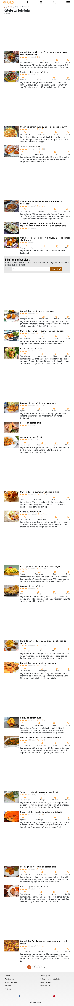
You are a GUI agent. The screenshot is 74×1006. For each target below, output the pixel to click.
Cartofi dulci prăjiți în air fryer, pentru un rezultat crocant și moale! (43, 53)
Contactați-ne (45, 976)
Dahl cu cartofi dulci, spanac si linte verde (40, 737)
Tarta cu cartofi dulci (30, 146)
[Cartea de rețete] (28, 2)
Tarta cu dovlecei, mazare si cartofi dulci (39, 792)
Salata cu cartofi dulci (30, 511)
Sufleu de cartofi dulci (30, 718)
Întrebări (8, 986)
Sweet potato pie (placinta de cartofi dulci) (41, 812)
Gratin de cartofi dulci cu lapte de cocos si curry (43, 127)
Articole (8, 989)
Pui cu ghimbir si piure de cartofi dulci (38, 867)
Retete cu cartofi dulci (31, 423)
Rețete (7, 976)
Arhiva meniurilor (11, 982)
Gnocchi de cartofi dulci (31, 437)
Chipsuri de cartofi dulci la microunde (38, 403)
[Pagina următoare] (39, 967)
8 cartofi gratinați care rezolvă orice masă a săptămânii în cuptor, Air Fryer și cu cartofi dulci (43, 224)
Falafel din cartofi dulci (31, 348)
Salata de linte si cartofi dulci (34, 72)
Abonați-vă (56, 269)
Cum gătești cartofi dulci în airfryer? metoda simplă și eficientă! (45, 239)
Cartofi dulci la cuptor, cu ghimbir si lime (39, 492)
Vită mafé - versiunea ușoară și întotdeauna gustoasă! (41, 202)
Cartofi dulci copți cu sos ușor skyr (37, 311)
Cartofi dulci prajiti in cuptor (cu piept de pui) (42, 331)
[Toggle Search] (54, 2)
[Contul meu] (41, 2)
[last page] (45, 967)
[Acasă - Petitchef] (5, 7)
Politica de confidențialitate (50, 979)
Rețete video (9, 979)
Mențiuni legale (45, 986)
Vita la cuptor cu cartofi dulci (34, 886)
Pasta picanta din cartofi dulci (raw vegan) (40, 566)
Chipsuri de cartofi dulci (31, 586)
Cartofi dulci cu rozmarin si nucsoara (38, 663)
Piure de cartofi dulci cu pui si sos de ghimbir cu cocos (43, 642)
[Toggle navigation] (68, 2)
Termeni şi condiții (46, 982)
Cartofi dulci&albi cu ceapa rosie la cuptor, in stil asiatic (43, 942)
